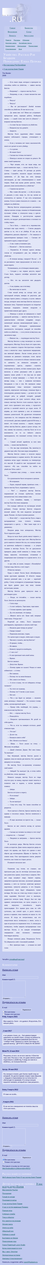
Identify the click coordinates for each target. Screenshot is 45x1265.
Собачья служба (8, 1214)
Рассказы (17, 40)
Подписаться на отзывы (14, 1002)
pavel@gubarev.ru (31, 1262)
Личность (12, 36)
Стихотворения (11, 49)
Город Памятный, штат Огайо (13, 1245)
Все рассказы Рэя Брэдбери (15, 65)
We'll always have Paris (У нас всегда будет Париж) (21, 1177)
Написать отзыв (10, 969)
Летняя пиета (7, 1224)
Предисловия (33, 46)
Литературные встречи (11, 1255)
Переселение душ (9, 1241)
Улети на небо (7, 1228)
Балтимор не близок (10, 1238)
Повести (8, 40)
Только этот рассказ (12, 1014)
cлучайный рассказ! (16, 959)
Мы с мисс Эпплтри (9, 1252)
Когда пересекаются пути (12, 1248)
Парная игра (7, 1211)
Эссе (20, 49)
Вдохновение (12, 32)
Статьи (28, 32)
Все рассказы (9, 1012)
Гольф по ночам (8, 1197)
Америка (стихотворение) (12, 1258)
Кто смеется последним (11, 1221)
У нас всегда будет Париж (14, 69)
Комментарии (10, 46)
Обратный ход (7, 1231)
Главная (12, 28)
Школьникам (21, 46)
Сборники (26, 40)
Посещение (6, 1193)
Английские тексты (25, 43)
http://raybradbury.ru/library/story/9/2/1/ (16, 1168)
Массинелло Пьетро (10, 1190)
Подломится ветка (9, 1200)
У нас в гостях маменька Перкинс (15, 1207)
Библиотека (29, 28)
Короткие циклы (11, 43)
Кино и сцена (28, 36)
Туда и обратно (8, 1217)
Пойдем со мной (8, 1234)
